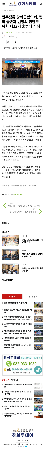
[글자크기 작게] (12, 42)
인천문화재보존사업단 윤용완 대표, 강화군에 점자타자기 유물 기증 (18, 400)
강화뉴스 (11, 10)
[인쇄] (8, 42)
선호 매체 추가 (10, 36)
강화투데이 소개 (22, 440)
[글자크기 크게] (16, 42)
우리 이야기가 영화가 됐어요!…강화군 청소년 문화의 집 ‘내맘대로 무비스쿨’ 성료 (18, 319)
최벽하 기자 (8, 33)
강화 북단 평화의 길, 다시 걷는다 (15, 303)
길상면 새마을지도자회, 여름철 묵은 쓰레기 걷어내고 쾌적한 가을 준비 (17, 332)
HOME (4, 10)
